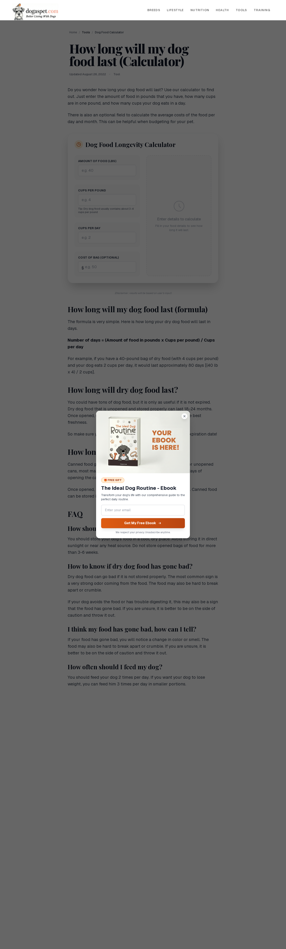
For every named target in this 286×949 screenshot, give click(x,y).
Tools (241, 10)
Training (262, 10)
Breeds (153, 10)
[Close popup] (184, 416)
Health (222, 10)
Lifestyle (175, 10)
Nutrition (200, 10)
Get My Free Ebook (140, 523)
